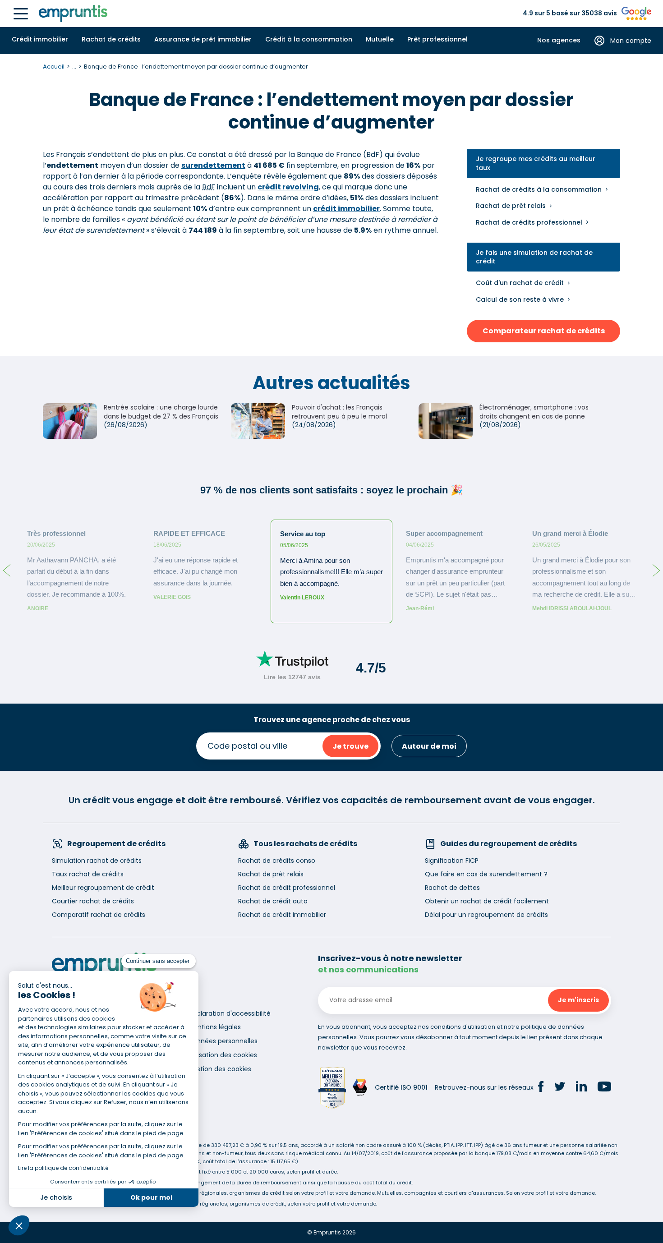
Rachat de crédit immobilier (282, 914)
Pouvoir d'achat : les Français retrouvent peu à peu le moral (339, 412)
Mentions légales (214, 1026)
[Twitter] (559, 1088)
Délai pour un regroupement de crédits (486, 914)
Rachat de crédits (111, 39)
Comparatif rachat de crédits (98, 914)
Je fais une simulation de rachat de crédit (534, 257)
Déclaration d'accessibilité (229, 1013)
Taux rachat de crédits (88, 874)
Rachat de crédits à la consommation (539, 189)
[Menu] (21, 14)
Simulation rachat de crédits (97, 860)
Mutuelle (380, 39)
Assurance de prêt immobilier (203, 39)
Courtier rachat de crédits (93, 901)
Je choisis (56, 1197)
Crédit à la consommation (308, 39)
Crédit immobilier (40, 39)
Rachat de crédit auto (273, 901)
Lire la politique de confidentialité (63, 1168)
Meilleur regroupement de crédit (103, 887)
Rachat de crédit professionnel (286, 887)
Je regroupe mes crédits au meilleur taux (535, 163)
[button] (19, 1225)
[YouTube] (604, 1088)
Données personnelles (223, 1040)
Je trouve (350, 746)
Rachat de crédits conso (276, 860)
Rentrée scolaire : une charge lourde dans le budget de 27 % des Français (161, 412)
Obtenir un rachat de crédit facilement (487, 901)
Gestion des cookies (219, 1068)
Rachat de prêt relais (511, 205)
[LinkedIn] (581, 1087)
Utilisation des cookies (222, 1054)
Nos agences (558, 40)
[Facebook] (540, 1088)
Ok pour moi (151, 1197)
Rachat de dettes (452, 887)
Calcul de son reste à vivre (520, 299)
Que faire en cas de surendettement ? (486, 874)
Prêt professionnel (437, 39)
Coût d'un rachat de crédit (520, 282)
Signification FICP (452, 860)
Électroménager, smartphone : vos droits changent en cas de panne (534, 412)
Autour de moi (429, 746)
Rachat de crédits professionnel (529, 222)
